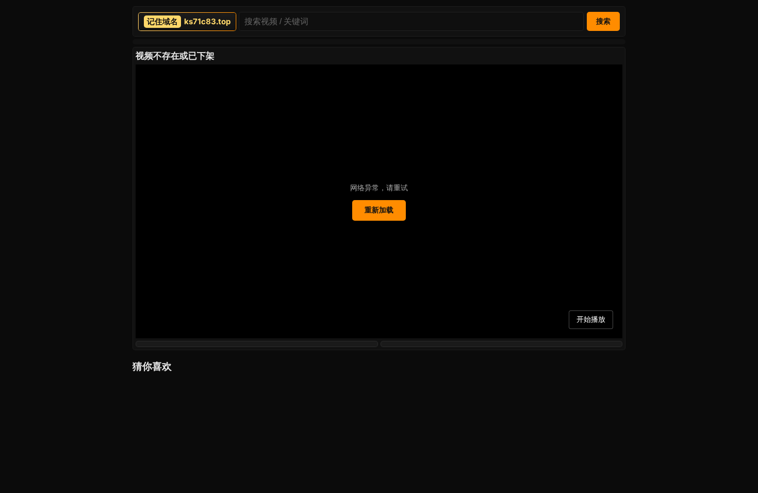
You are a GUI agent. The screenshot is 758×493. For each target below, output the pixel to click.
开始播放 (590, 319)
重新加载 (379, 210)
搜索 (603, 21)
